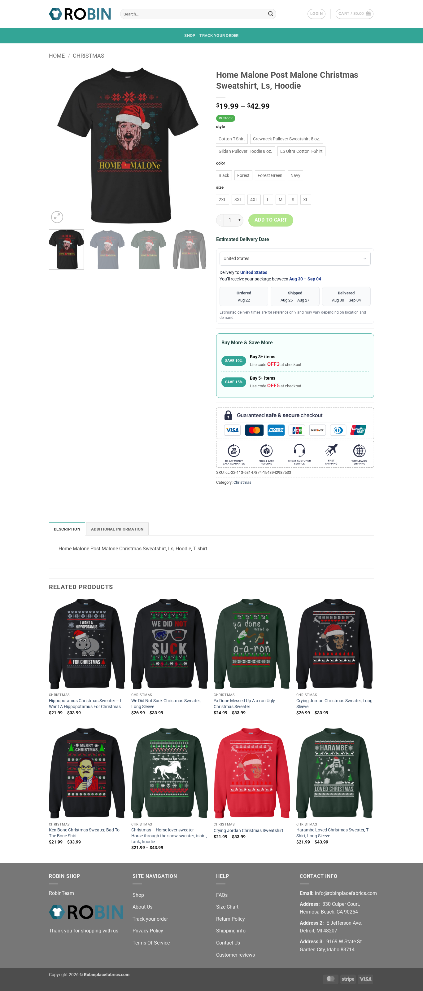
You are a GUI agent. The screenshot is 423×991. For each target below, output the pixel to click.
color (220, 163)
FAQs (222, 895)
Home (57, 55)
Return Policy (230, 919)
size (220, 187)
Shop (189, 35)
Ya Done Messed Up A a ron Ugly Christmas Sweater (244, 703)
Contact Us (228, 943)
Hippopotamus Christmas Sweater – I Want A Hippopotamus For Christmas (85, 703)
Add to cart (271, 220)
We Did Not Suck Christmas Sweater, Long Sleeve (166, 703)
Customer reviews (235, 955)
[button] (316, 14)
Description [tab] (67, 529)
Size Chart (227, 907)
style (220, 127)
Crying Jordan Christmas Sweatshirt (248, 830)
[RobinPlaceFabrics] (80, 14)
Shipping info (231, 931)
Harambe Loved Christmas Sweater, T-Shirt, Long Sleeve (332, 833)
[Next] (196, 145)
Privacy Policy (148, 931)
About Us (142, 907)
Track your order (218, 35)
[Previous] (59, 145)
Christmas (88, 55)
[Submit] (270, 14)
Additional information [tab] (117, 529)
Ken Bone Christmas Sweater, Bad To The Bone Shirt (84, 833)
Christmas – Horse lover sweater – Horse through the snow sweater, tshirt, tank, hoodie (169, 835)
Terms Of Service (151, 943)
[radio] (231, 138)
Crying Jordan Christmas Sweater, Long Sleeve (334, 703)
